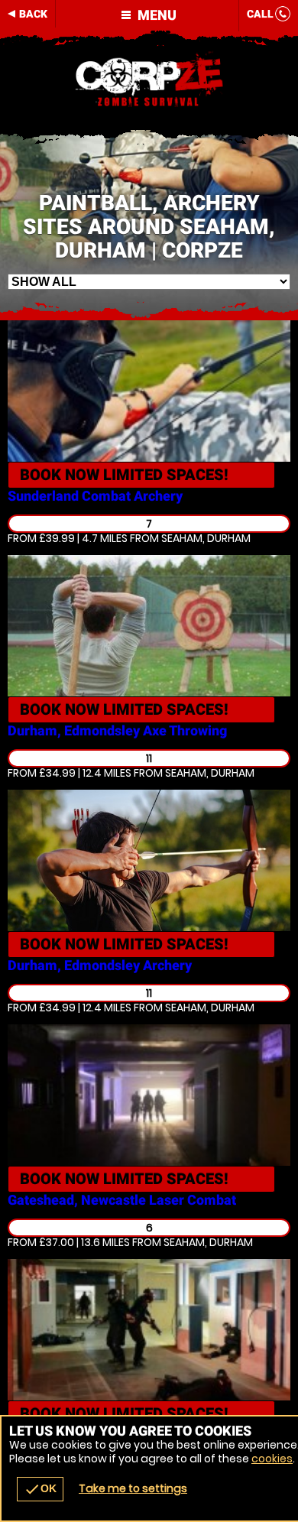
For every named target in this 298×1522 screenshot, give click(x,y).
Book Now (124, 475)
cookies (272, 1458)
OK (40, 1489)
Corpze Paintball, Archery (149, 80)
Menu (155, 15)
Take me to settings (133, 1488)
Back (33, 14)
